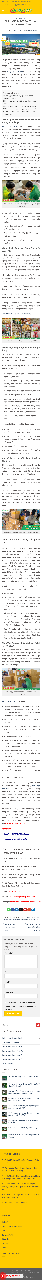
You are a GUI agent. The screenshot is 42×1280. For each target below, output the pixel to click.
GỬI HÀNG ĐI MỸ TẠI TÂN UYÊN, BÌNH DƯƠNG (32, 927)
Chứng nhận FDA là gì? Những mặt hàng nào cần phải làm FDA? (23, 1114)
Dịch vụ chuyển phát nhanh (12, 1038)
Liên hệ (4, 1248)
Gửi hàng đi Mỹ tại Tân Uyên (15, 839)
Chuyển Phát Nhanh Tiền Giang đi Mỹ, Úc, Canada (24, 1136)
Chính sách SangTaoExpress (21, 1270)
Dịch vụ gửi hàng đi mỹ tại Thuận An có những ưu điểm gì (18, 97)
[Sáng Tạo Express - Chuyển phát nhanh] (21, 10)
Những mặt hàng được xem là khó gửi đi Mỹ (20, 106)
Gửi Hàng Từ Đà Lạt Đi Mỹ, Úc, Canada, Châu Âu (23, 1121)
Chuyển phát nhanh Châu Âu (12, 1051)
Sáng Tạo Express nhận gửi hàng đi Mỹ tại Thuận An (19, 113)
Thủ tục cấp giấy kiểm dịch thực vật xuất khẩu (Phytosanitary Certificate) (24, 1092)
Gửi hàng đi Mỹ (21, 18)
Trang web (8, 992)
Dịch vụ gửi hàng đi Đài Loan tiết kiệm (23, 1077)
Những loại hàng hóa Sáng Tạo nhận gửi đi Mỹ (20, 102)
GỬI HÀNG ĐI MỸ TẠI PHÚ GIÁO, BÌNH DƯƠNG (10, 927)
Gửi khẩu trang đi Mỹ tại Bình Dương (17, 314)
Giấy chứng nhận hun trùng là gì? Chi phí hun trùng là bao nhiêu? (23, 1099)
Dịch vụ (5, 1231)
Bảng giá (5, 1239)
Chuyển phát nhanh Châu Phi (12, 1055)
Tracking (5, 1243)
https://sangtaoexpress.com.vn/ (24, 896)
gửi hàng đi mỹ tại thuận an (29, 919)
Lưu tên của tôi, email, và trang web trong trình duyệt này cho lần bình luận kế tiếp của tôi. (20, 1006)
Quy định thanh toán (11, 1272)
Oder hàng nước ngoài (10, 1042)
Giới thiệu (5, 1222)
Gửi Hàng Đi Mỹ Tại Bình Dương (16, 834)
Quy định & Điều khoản (30, 1272)
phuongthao (32, 30)
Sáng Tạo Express (9, 701)
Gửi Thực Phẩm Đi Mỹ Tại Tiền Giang (22, 1128)
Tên (6, 972)
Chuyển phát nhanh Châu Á (12, 1047)
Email (7, 982)
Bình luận (8, 953)
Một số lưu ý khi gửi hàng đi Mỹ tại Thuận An (20, 109)
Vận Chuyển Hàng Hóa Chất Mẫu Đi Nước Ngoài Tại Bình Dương (24, 1085)
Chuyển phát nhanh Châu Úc (12, 1059)
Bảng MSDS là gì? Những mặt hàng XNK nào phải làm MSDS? (24, 1107)
